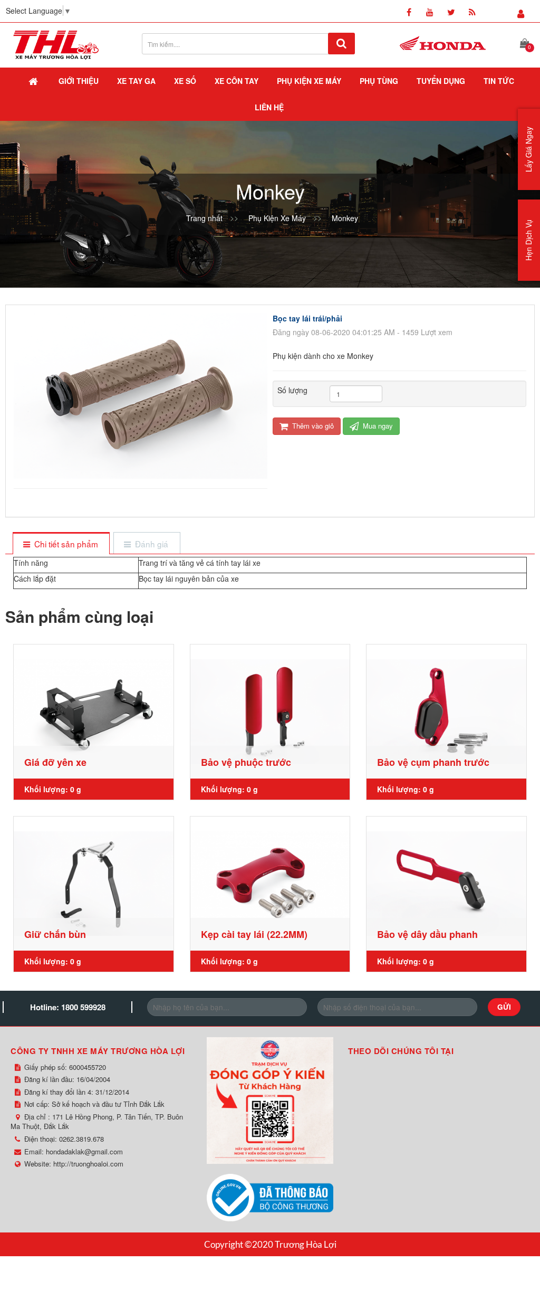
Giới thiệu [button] (79, 80)
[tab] (61, 544)
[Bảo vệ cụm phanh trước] (446, 711)
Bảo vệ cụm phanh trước (433, 762)
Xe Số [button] (185, 80)
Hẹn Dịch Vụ (528, 240)
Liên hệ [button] (269, 107)
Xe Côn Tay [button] (236, 80)
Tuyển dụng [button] (441, 80)
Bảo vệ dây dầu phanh (427, 934)
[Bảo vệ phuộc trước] (270, 711)
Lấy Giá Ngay (528, 149)
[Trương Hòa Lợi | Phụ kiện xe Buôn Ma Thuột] (56, 44)
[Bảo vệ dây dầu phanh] (446, 884)
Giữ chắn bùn (55, 934)
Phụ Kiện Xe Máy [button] (309, 80)
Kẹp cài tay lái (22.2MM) (254, 934)
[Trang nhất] (34, 81)
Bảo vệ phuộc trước (246, 762)
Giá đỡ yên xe (55, 762)
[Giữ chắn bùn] (93, 884)
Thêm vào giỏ (312, 426)
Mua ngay (377, 426)
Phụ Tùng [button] (379, 80)
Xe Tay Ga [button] (136, 80)
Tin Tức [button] (499, 80)
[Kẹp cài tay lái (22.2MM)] (270, 884)
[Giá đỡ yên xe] (93, 711)
